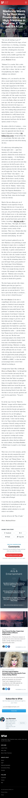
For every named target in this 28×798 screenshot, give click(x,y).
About (2, 760)
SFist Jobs (3, 750)
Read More (22, 723)
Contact (3, 770)
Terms (2, 794)
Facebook (3, 777)
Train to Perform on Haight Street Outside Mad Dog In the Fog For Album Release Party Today (14, 599)
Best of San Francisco (6, 753)
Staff (2, 762)
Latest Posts (4, 748)
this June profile (19, 221)
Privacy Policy (4, 792)
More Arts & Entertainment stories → (14, 605)
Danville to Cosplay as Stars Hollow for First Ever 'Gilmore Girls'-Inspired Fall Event (14, 584)
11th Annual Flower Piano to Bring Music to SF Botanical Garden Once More (14, 591)
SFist (4, 735)
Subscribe (14, 711)
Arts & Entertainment (9, 8)
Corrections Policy (5, 767)
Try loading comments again (14, 555)
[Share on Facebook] (9, 646)
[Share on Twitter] (6, 646)
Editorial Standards (5, 765)
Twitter (3, 780)
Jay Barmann (22, 8)
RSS (2, 782)
